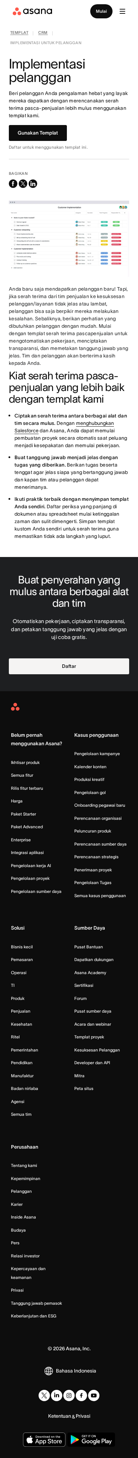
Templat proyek (89, 1037)
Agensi (17, 1101)
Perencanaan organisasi (98, 818)
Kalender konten (90, 766)
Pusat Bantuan (88, 946)
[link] (19, 33)
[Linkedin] (56, 1395)
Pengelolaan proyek (30, 878)
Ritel (15, 1037)
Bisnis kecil (22, 946)
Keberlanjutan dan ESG (33, 1316)
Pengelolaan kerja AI (31, 865)
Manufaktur (22, 1075)
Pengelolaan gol (90, 792)
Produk (17, 998)
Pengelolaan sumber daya (36, 891)
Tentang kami (24, 1165)
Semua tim (21, 1114)
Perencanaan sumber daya (100, 844)
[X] (44, 1395)
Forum (80, 998)
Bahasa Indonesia (76, 1371)
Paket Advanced (27, 826)
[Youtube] (93, 1395)
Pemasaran (22, 959)
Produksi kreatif (89, 779)
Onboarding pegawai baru (99, 805)
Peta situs (83, 1088)
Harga (17, 801)
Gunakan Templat (38, 133)
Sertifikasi (83, 985)
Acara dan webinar (92, 1024)
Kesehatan (21, 1024)
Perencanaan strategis (96, 856)
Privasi (17, 1290)
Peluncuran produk (92, 831)
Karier (17, 1204)
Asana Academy (90, 972)
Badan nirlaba (24, 1088)
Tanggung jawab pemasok (36, 1303)
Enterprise (21, 839)
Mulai (101, 11)
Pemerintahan (24, 1050)
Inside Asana (23, 1217)
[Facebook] (81, 1395)
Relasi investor (25, 1255)
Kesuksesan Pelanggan (97, 1050)
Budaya (18, 1230)
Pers (15, 1242)
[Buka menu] (122, 11)
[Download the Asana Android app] (91, 1440)
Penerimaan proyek (93, 869)
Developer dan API (92, 1062)
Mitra (79, 1075)
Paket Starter (23, 814)
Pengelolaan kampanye (97, 753)
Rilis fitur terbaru (27, 788)
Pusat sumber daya (92, 1011)
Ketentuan (59, 1416)
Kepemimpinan (25, 1178)
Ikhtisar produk (25, 762)
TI (13, 985)
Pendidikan (22, 1062)
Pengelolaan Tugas (92, 882)
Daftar (69, 666)
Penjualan (20, 1011)
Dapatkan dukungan (94, 959)
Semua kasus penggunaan (100, 895)
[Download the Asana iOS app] (44, 1440)
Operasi (19, 972)
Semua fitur (22, 775)
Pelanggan (21, 1191)
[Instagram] (69, 1395)
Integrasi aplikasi (27, 852)
